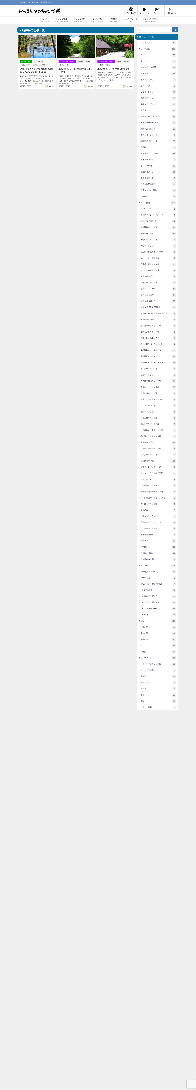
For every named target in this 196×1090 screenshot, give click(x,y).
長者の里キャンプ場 (158, 418)
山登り (158, 689)
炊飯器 (158, 147)
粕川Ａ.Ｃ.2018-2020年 (158, 307)
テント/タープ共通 (158, 67)
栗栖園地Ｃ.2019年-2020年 (158, 362)
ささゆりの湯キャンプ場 (158, 381)
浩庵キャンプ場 (158, 375)
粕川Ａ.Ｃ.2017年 (158, 301)
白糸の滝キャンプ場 (158, 393)
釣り (158, 645)
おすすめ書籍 (158, 707)
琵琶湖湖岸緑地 (158, 461)
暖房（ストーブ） (158, 80)
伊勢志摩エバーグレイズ (158, 233)
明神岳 (62, 65)
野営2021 (158, 547)
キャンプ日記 (157, 203)
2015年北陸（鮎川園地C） (158, 584)
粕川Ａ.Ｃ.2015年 (158, 289)
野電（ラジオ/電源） (158, 190)
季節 (158, 701)
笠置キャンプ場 (158, 276)
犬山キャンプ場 (158, 246)
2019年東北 (158, 615)
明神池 (88, 61)
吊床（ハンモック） (158, 159)
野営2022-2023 (158, 553)
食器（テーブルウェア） (158, 116)
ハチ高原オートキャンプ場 (158, 430)
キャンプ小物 (158, 166)
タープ (158, 61)
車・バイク (158, 682)
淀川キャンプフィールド (158, 522)
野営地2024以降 (158, 559)
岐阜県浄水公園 (158, 319)
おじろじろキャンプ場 (158, 270)
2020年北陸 (158, 578)
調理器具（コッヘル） (158, 141)
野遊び (157, 621)
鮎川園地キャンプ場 (158, 227)
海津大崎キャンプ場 (158, 282)
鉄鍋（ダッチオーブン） (158, 135)
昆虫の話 (158, 633)
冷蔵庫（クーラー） (158, 172)
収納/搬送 (158, 196)
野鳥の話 (158, 627)
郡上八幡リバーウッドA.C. (158, 344)
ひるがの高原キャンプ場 (158, 448)
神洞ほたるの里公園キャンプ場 (158, 313)
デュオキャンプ (38, 61)
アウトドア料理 (158, 670)
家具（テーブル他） (158, 104)
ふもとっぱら (158, 479)
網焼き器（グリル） (158, 129)
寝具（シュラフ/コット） (158, 153)
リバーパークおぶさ (158, 528)
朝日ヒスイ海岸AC (158, 221)
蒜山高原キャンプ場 (158, 455)
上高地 (35, 65)
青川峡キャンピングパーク (158, 215)
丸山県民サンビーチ (158, 485)
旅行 (158, 695)
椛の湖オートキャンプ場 (158, 436)
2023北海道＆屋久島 (158, 572)
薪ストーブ (158, 86)
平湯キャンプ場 (25, 61)
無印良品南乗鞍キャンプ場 (158, 492)
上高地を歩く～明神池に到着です (113, 69)
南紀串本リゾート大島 (158, 424)
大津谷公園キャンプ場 (158, 264)
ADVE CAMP (158, 209)
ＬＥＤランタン (158, 92)
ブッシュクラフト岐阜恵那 (158, 473)
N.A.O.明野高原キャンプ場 (158, 252)
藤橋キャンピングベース (158, 467)
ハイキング (43, 65)
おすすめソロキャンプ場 (158, 664)
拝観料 (101, 65)
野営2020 (158, 541)
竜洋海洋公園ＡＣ (158, 534)
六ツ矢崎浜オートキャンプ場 (158, 498)
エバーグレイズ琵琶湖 (158, 258)
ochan (51, 86)
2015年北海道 (158, 590)
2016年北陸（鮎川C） (158, 596)
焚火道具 (158, 73)
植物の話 (158, 639)
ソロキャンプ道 (157, 42)
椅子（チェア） (158, 110)
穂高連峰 (80, 61)
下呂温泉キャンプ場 (158, 369)
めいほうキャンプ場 (158, 504)
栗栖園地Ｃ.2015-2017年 (158, 350)
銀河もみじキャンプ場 (158, 332)
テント (158, 55)
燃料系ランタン (158, 98)
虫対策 (158, 676)
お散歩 (158, 652)
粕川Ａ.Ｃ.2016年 (158, 295)
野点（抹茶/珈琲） (158, 184)
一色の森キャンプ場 (158, 240)
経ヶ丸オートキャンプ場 (158, 326)
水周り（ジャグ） (158, 178)
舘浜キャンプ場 (158, 412)
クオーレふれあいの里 (158, 338)
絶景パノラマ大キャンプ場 (158, 399)
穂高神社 (126, 61)
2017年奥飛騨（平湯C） (67, 61)
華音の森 (158, 510)
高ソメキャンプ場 (158, 405)
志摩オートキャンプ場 (158, 387)
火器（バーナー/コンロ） (158, 123)
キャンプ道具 (157, 49)
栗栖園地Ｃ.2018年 (158, 356)
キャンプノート (157, 658)
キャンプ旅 (157, 565)
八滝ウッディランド (158, 516)
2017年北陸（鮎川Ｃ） (158, 602)
